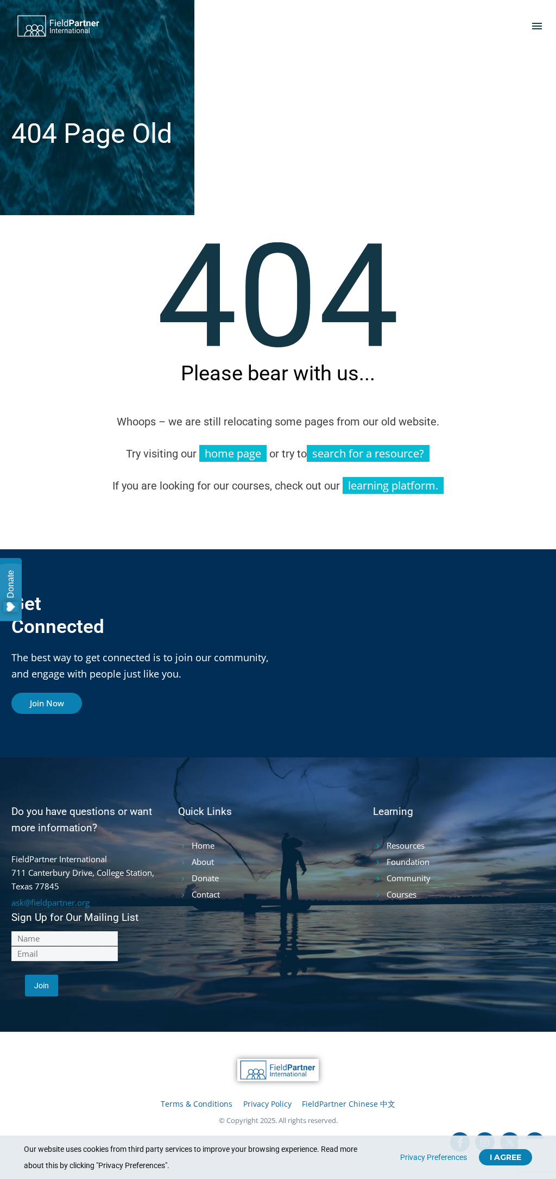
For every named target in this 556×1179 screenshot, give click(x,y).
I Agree (505, 1157)
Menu (537, 26)
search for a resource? (368, 453)
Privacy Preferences (433, 1157)
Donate (10, 584)
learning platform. (393, 485)
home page (233, 453)
